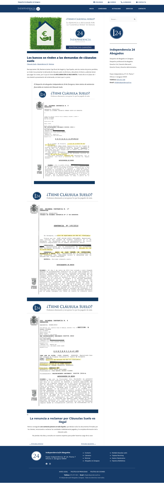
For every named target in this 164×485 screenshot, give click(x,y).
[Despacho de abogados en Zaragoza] (29, 8)
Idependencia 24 (42, 64)
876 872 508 (121, 80)
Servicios (129, 8)
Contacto (142, 8)
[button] (103, 9)
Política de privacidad (79, 472)
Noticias (51, 64)
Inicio (91, 8)
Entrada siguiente (88, 444)
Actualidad (116, 8)
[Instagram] (50, 463)
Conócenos (102, 8)
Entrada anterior (36, 444)
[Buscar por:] (123, 19)
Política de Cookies (97, 472)
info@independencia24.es (122, 82)
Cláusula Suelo (31, 64)
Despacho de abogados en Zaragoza (29, 2)
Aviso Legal (63, 472)
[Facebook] (46, 463)
